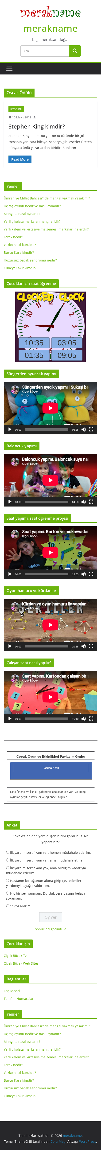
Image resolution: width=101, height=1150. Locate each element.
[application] (50, 408)
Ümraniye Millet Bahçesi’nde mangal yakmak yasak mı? (47, 198)
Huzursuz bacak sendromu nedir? (30, 260)
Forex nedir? (13, 237)
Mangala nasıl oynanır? (22, 213)
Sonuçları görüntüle (50, 929)
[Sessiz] (83, 429)
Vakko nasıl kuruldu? (20, 244)
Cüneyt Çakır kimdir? (20, 268)
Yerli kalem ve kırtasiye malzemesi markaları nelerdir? (46, 229)
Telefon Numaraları (19, 998)
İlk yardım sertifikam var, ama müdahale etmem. (48, 860)
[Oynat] (10, 429)
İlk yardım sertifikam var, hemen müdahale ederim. (50, 852)
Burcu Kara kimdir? (19, 252)
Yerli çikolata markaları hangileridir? (32, 221)
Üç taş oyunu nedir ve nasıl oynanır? (32, 206)
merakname (50, 28)
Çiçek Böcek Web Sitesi (21, 963)
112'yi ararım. (20, 906)
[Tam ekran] (91, 429)
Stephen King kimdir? (36, 126)
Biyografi (16, 109)
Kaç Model (12, 991)
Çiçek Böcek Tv (15, 955)
